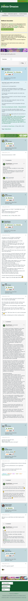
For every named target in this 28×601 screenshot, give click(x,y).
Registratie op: (7, 77)
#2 (25, 152)
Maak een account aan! (7, 29)
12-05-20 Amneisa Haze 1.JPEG (9, 116)
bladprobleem (8, 129)
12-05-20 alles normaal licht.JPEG (14, 120)
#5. (24, 324)
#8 (25, 514)
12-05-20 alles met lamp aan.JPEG (16, 119)
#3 (25, 206)
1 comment (8, 321)
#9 (25, 563)
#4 (25, 235)
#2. (24, 163)
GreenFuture (11, 126)
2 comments (8, 160)
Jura (9, 215)
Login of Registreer (22, 1)
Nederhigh (7, 540)
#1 (25, 82)
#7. (24, 483)
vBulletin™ (16, 593)
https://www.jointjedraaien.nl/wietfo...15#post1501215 (14, 107)
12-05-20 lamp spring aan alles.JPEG (14, 122)
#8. (24, 526)
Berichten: (6, 79)
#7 (25, 460)
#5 (25, 296)
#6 (25, 437)
